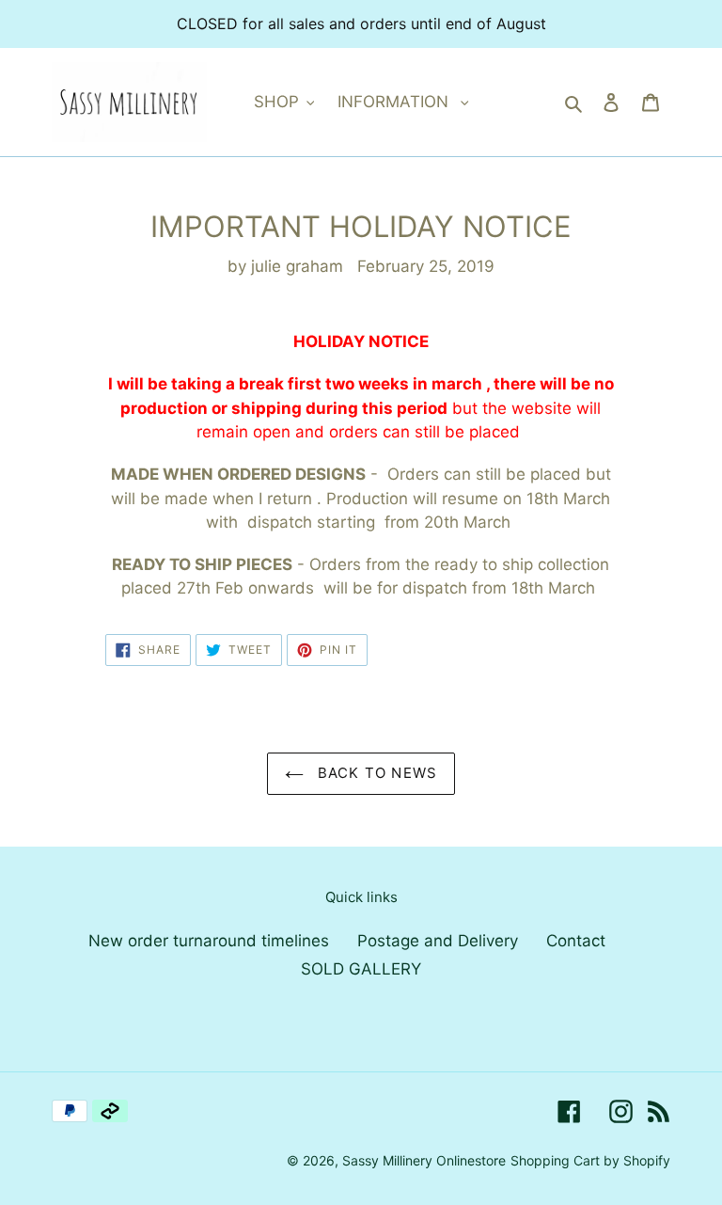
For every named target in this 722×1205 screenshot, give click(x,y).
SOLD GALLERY (361, 968)
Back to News (375, 773)
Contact (575, 940)
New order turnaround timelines (208, 940)
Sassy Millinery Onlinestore (424, 1160)
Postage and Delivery (437, 940)
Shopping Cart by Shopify (590, 1160)
